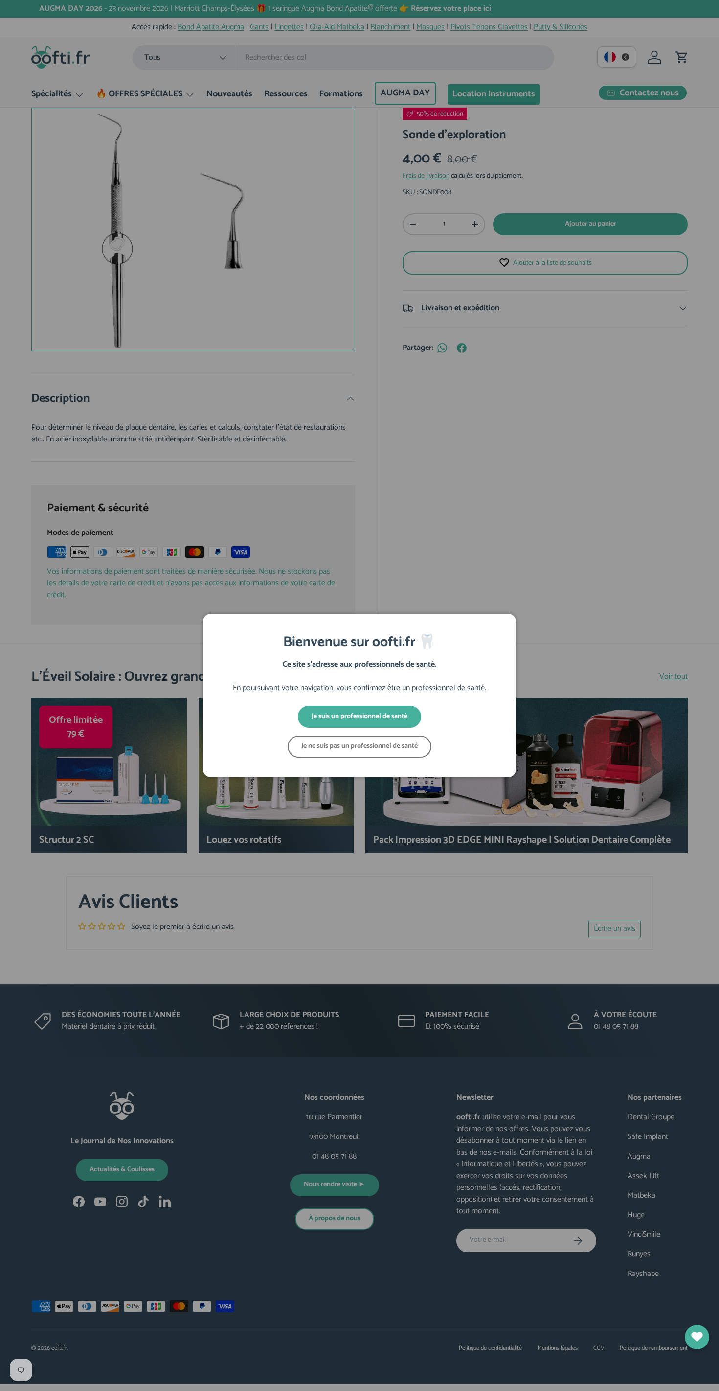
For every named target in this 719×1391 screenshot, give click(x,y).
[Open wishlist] (697, 1337)
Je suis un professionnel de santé (359, 716)
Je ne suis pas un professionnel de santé (359, 746)
